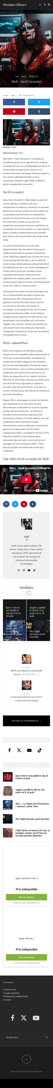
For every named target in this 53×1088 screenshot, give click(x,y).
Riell (13, 147)
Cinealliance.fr (9, 989)
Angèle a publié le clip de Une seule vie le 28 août (30, 791)
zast (17, 76)
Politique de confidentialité (15, 996)
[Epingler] (14, 111)
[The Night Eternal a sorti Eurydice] (38, 630)
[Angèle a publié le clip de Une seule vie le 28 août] (38, 609)
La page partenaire (11, 993)
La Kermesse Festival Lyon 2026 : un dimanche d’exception (26, 697)
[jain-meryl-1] (8, 777)
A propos (7, 999)
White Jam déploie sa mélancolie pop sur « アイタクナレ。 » (26, 671)
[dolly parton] (8, 833)
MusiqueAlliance (15, 4)
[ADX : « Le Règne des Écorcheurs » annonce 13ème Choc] (14, 630)
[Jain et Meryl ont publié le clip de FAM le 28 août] (14, 609)
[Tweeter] (39, 102)
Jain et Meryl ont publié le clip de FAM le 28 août (31, 777)
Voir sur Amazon (26, 897)
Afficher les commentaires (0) (25, 721)
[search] (47, 1037)
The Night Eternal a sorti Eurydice (32, 819)
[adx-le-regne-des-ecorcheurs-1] (8, 805)
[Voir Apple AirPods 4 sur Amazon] (26, 922)
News (23, 76)
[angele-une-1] (8, 791)
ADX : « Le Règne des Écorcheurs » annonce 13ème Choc (32, 805)
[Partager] (14, 102)
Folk (21, 153)
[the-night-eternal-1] (8, 819)
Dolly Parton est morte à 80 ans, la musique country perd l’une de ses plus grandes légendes (32, 833)
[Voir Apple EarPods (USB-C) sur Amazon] (26, 861)
